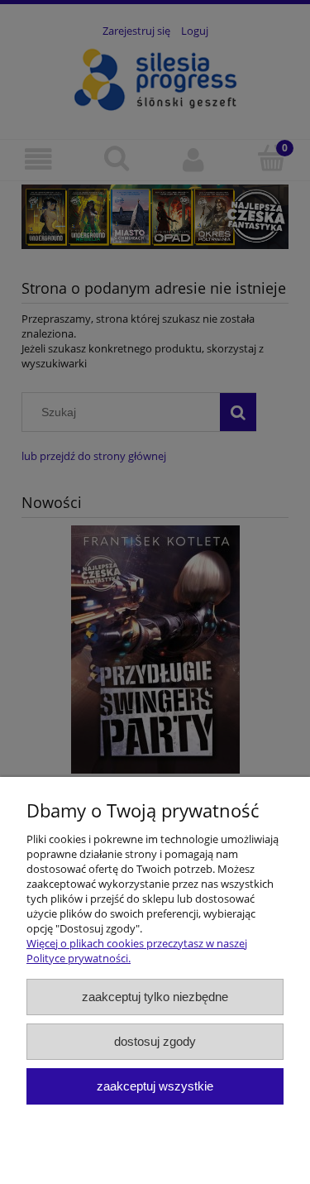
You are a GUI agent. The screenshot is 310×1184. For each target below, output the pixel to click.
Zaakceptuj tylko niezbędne (155, 997)
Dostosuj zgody (155, 1041)
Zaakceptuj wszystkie (155, 1086)
